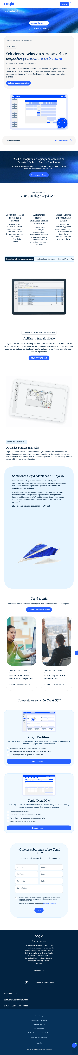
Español (39, 1043)
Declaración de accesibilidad (39, 1037)
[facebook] (49, 975)
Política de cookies (39, 1028)
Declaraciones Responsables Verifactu (39, 1033)
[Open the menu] (72, 4)
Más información (61, 141)
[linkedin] (29, 975)
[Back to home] (9, 4)
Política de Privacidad (49, 903)
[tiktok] (44, 975)
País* (43, 881)
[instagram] (39, 975)
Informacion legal (39, 1016)
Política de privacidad (39, 1024)
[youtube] (34, 975)
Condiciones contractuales (39, 1020)
